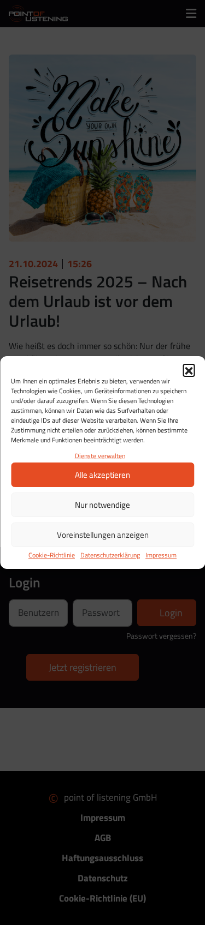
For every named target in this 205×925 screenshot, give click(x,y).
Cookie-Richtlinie (51, 555)
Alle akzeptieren (102, 474)
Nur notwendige (102, 504)
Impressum (161, 555)
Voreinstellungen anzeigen (103, 534)
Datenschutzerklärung (110, 555)
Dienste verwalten (100, 456)
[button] (188, 369)
